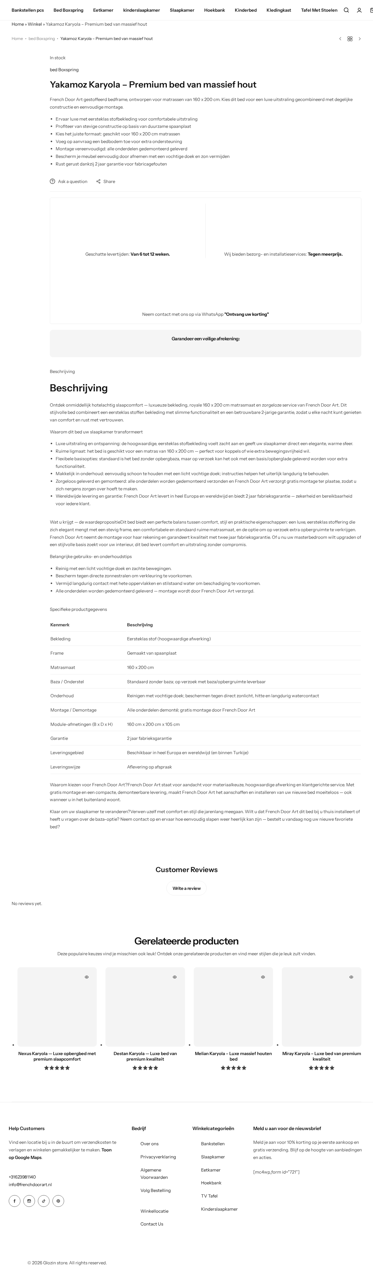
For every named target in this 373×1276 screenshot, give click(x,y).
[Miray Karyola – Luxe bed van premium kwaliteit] (321, 1007)
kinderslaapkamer (141, 10)
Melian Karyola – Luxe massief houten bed (233, 1056)
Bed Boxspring (68, 10)
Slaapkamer (182, 10)
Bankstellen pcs (28, 10)
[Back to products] (350, 38)
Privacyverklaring (158, 1157)
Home (18, 24)
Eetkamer (103, 10)
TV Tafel (209, 1196)
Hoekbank (214, 10)
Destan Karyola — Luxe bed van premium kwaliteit (145, 1056)
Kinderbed (246, 10)
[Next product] (358, 38)
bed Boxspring (42, 38)
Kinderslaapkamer (219, 1209)
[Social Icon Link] (14, 1201)
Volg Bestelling (155, 1190)
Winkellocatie (154, 1211)
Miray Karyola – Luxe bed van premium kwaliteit (321, 1056)
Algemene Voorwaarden (154, 1173)
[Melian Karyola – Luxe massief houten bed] (233, 1007)
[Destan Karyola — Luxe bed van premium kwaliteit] (145, 1007)
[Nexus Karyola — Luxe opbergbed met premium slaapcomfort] (57, 1007)
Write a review (187, 888)
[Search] (346, 10)
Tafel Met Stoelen (319, 10)
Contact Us (151, 1224)
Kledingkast (279, 10)
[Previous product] (342, 38)
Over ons (149, 1143)
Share (109, 181)
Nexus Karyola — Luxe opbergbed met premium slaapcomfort (57, 1056)
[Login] (359, 10)
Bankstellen (213, 1143)
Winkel (35, 24)
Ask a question (72, 181)
